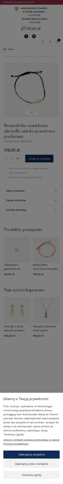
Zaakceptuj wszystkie (31, 454)
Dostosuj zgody (31, 474)
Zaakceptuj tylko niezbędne (31, 463)
